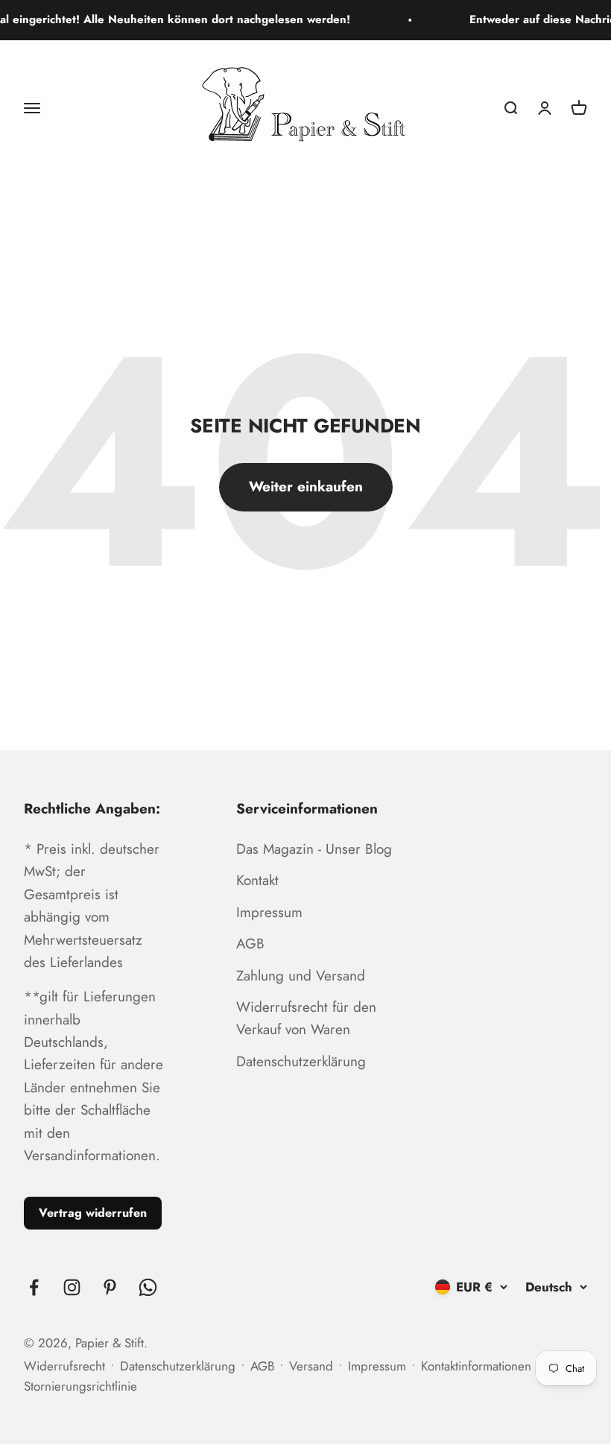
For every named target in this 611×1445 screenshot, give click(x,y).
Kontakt (257, 880)
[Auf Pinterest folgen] (110, 1287)
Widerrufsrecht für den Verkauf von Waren (306, 1018)
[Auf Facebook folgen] (34, 1287)
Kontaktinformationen (476, 1366)
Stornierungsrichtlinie (80, 1386)
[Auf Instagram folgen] (72, 1287)
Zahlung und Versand (300, 976)
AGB (250, 944)
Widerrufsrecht (64, 1366)
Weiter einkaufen (306, 486)
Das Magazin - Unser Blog (314, 849)
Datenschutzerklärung (301, 1061)
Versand (311, 1366)
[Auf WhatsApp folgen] (148, 1287)
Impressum (269, 912)
